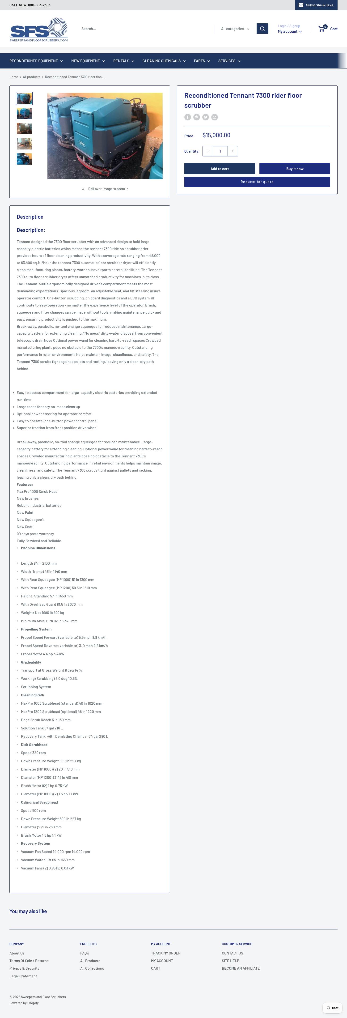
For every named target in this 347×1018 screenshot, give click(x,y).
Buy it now (295, 168)
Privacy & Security (24, 968)
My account (288, 31)
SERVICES (226, 60)
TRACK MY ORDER (166, 953)
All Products (90, 960)
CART (155, 968)
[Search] (262, 28)
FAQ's (84, 953)
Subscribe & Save (319, 5)
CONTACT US (232, 953)
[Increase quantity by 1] (233, 151)
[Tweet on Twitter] (205, 116)
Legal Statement (23, 976)
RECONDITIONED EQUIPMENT (33, 60)
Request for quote (257, 182)
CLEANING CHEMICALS (162, 60)
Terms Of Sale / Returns (29, 960)
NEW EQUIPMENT (85, 60)
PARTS (199, 60)
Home (13, 77)
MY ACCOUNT (162, 960)
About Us (17, 953)
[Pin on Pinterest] (196, 116)
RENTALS (121, 60)
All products (31, 77)
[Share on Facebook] (187, 116)
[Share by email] (214, 116)
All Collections (92, 968)
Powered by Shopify (24, 1003)
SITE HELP (230, 960)
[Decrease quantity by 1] (208, 151)
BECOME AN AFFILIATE (241, 968)
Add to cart (220, 168)
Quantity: (192, 151)
